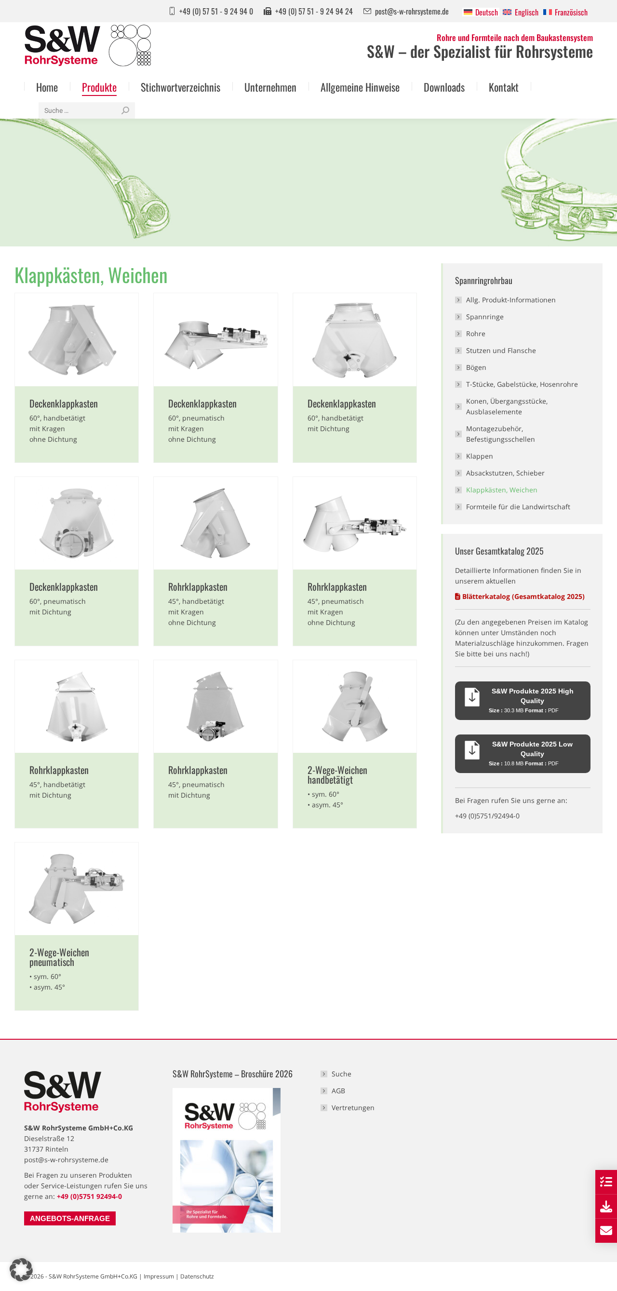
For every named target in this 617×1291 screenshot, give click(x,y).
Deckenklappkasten (63, 403)
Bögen (476, 367)
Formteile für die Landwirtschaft (518, 506)
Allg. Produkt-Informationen (511, 299)
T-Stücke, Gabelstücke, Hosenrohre (522, 384)
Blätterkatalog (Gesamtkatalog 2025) (523, 596)
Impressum (159, 1276)
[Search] (125, 110)
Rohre (475, 333)
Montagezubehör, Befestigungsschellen (500, 434)
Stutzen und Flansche (501, 350)
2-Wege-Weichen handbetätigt (337, 774)
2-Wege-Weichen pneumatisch (59, 957)
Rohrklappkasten (198, 586)
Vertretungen (353, 1107)
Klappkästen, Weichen (501, 489)
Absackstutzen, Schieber (505, 472)
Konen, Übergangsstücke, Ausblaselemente (507, 406)
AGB (338, 1090)
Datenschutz (197, 1276)
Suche (341, 1073)
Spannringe (485, 316)
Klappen (479, 456)
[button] (21, 1270)
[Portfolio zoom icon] (76, 339)
